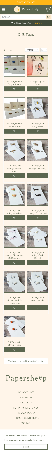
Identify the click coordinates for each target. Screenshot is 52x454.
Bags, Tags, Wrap (24, 23)
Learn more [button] (38, 440)
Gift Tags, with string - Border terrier (14, 168)
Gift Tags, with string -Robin (14, 343)
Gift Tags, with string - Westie (38, 298)
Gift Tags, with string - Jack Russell (38, 255)
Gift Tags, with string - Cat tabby (37, 167)
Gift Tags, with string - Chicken (14, 212)
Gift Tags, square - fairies (37, 83)
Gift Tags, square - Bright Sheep (14, 83)
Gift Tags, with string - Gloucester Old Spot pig (14, 255)
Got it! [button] (26, 447)
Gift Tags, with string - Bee (38, 125)
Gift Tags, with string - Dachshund (37, 212)
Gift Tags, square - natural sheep (14, 125)
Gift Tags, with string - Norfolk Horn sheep (14, 300)
